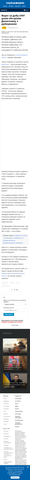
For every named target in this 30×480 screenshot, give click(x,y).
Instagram (11, 322)
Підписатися (9, 314)
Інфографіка (19, 411)
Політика (6, 403)
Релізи (17, 426)
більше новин (15, 325)
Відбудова (6, 401)
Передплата (7, 436)
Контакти (6, 433)
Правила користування (7, 442)
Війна (17, 282)
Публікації (18, 398)
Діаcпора (6, 421)
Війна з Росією (5, 286)
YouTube (19, 322)
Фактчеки (6, 408)
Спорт (5, 424)
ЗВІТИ (5, 459)
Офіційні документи (18, 423)
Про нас (6, 431)
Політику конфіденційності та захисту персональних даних (15, 472)
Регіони (6, 414)
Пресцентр (18, 6)
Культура (6, 419)
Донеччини (5, 64)
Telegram (4, 322)
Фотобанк (11, 6)
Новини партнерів (18, 417)
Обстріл (12, 282)
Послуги (5, 6)
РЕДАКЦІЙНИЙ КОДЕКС (8, 462)
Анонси (24, 6)
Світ (5, 411)
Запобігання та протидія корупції (8, 448)
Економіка (6, 406)
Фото (16, 403)
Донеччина (5, 282)
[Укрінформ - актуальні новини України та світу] (15, 3)
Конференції (19, 420)
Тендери (6, 445)
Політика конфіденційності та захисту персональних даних (8, 454)
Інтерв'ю (18, 401)
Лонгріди (18, 414)
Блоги (17, 409)
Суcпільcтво (7, 416)
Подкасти (18, 396)
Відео (16, 406)
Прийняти (15, 477)
